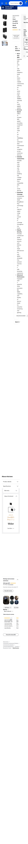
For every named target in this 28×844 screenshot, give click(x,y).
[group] (19, 30)
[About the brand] (16, 496)
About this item (7, 476)
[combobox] (16, 3)
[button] (16, 49)
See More (9, 528)
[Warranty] (16, 490)
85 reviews (10, 584)
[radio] (16, 36)
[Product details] (18, 481)
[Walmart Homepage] (6, 3)
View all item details (20, 315)
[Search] (20, 3)
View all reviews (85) (11, 634)
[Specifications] (18, 486)
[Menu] (2, 3)
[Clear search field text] (18, 3)
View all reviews (8, 590)
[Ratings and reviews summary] (18, 579)
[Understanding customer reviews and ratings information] (17, 587)
